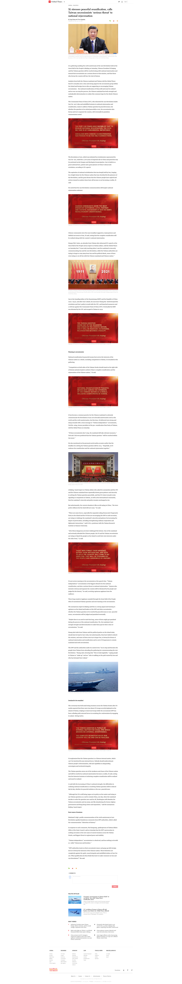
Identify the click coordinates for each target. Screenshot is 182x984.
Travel (85, 960)
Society (51, 955)
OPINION (74, 950)
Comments (63, 958)
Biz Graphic (63, 963)
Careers (80, 976)
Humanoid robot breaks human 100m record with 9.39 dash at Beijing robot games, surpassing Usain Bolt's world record (107, 926)
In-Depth (108, 953)
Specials (97, 958)
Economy (63, 957)
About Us (73, 976)
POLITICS (75, 5)
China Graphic (52, 963)
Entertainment (87, 958)
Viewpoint (74, 961)
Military (50, 958)
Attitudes (85, 955)
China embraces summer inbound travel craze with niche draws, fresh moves (106, 931)
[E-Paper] (119, 1)
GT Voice (63, 953)
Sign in (125, 1)
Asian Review (75, 958)
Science (51, 960)
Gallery (96, 957)
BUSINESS (63, 950)
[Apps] (121, 1)
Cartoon (74, 964)
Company (63, 960)
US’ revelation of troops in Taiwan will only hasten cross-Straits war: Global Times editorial (96, 910)
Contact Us (87, 976)
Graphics (97, 955)
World (107, 955)
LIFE (85, 950)
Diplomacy (51, 957)
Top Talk (74, 960)
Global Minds (75, 957)
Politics (51, 953)
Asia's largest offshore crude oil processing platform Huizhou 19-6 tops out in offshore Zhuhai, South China (107, 936)
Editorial (74, 953)
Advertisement (96, 976)
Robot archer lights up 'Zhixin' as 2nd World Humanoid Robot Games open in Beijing (81, 931)
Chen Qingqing (81, 19)
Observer (74, 955)
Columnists (74, 963)
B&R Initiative (63, 961)
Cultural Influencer (87, 953)
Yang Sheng (72, 19)
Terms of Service (107, 976)
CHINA (70, 5)
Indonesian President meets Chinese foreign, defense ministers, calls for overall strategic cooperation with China (81, 926)
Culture (85, 957)
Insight (62, 955)
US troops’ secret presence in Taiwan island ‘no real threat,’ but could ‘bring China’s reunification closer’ (96, 898)
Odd (50, 961)
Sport (107, 957)
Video (96, 953)
